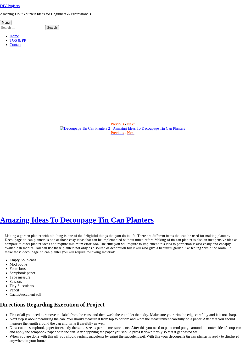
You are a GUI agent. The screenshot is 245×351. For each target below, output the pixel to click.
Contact (15, 45)
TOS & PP (18, 40)
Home (14, 36)
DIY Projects (10, 6)
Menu (6, 22)
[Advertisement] (122, 84)
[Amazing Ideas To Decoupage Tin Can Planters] (122, 128)
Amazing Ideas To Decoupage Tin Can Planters (77, 220)
